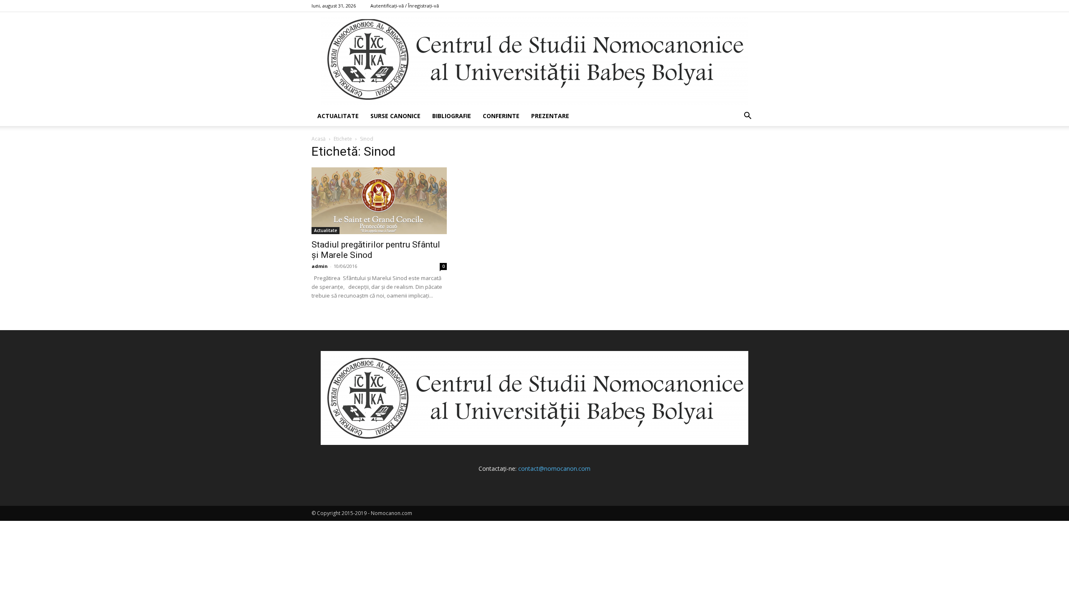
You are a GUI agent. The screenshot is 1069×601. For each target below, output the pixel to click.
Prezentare (550, 116)
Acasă (319, 138)
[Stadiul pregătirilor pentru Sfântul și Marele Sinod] (379, 200)
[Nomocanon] (534, 59)
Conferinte (501, 116)
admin (320, 266)
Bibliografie (451, 116)
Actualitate (338, 116)
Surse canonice (395, 116)
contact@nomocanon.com (554, 468)
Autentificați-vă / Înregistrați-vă (404, 6)
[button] (747, 117)
